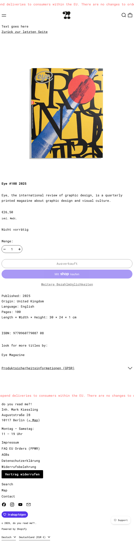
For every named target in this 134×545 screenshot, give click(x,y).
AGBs (5, 454)
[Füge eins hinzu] (19, 249)
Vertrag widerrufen (22, 474)
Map (4, 490)
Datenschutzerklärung (21, 460)
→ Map (33, 420)
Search (7, 484)
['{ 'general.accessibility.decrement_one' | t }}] (4, 249)
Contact (8, 496)
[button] (123, 15)
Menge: (7, 241)
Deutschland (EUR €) (33, 537)
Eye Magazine (13, 355)
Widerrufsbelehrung (19, 467)
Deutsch (7, 537)
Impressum (10, 442)
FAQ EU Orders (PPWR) (21, 448)
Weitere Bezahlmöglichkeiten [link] (67, 284)
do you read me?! (24, 523)
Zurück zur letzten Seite (25, 32)
